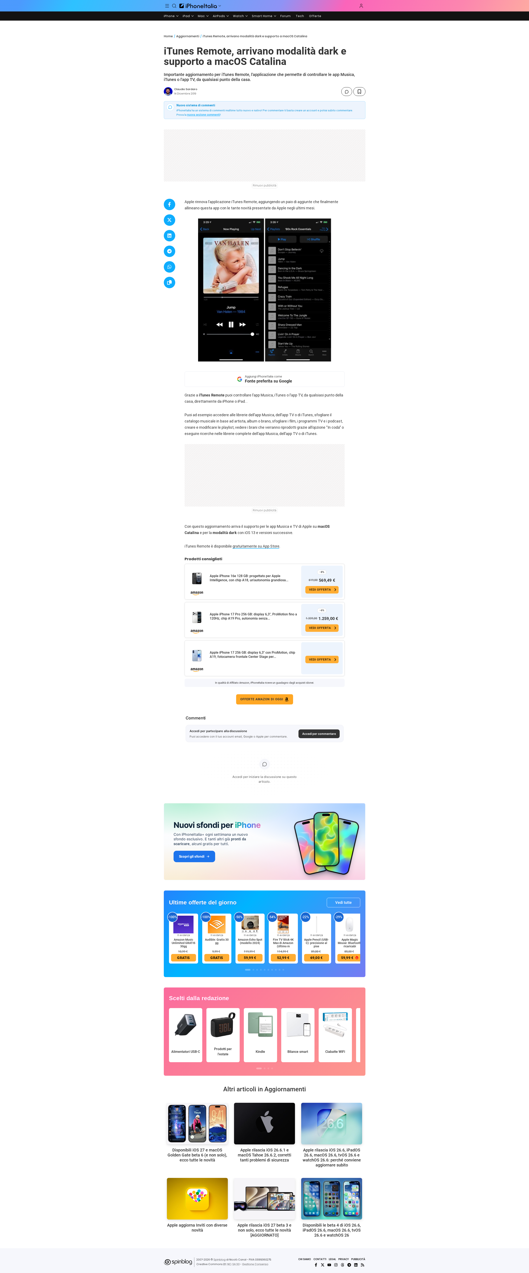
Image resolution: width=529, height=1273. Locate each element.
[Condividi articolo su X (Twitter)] (169, 220)
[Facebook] (316, 1265)
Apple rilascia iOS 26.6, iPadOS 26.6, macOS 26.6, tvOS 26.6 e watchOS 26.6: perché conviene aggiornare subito (332, 1157)
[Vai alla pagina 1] (247, 970)
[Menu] (167, 5)
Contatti (319, 1259)
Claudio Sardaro (185, 89)
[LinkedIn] (356, 1265)
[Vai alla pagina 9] (279, 970)
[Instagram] (336, 1265)
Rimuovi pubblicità (264, 185)
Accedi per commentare (319, 733)
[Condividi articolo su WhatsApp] (169, 267)
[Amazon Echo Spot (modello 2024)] (250, 924)
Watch (238, 16)
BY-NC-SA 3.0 (231, 1264)
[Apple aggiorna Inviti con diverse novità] (197, 1199)
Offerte (315, 16)
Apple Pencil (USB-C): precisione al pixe (316, 943)
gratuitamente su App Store (256, 546)
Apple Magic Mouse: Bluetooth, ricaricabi (350, 943)
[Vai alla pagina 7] (272, 970)
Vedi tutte (343, 902)
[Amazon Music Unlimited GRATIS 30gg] (183, 924)
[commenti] (346, 91)
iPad (186, 16)
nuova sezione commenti (203, 114)
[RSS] (362, 1265)
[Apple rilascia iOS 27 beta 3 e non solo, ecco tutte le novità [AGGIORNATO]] (264, 1199)
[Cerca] (174, 5)
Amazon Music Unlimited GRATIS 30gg (183, 943)
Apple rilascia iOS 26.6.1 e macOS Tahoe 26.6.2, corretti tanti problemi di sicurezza (264, 1155)
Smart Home (262, 16)
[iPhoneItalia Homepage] (198, 5)
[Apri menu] (220, 6)
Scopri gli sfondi (191, 856)
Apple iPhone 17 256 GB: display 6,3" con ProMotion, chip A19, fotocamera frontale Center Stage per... (252, 655)
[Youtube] (329, 1265)
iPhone (169, 16)
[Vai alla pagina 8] (276, 970)
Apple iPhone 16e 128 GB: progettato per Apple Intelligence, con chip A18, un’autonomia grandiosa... (249, 578)
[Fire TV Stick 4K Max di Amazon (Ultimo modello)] (283, 924)
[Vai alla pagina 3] (257, 970)
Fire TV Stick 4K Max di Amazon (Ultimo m (283, 943)
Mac (201, 16)
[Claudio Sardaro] (168, 91)
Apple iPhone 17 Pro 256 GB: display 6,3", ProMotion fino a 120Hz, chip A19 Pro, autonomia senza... (253, 616)
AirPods (219, 16)
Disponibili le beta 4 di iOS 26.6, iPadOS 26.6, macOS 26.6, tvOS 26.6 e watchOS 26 (332, 1230)
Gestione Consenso (255, 1264)
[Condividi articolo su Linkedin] (169, 235)
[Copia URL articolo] (169, 282)
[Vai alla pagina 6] (268, 970)
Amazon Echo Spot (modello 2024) (250, 941)
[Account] (361, 6)
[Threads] (342, 1265)
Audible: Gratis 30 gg (217, 941)
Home (168, 36)
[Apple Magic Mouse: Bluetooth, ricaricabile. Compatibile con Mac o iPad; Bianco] (349, 924)
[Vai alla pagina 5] (264, 970)
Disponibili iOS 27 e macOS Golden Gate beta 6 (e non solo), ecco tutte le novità (197, 1155)
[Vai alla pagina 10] (283, 970)
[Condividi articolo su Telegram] (169, 251)
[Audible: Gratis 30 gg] (216, 924)
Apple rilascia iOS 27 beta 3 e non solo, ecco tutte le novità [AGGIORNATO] (264, 1230)
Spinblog (219, 1259)
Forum (285, 16)
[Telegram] (349, 1265)
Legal (332, 1259)
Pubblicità (358, 1259)
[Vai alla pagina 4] (261, 970)
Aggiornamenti (187, 36)
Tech (300, 16)
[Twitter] (322, 1265)
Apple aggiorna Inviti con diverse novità (197, 1228)
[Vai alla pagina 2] (253, 970)
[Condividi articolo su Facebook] (169, 204)
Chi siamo (304, 1259)
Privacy (343, 1259)
